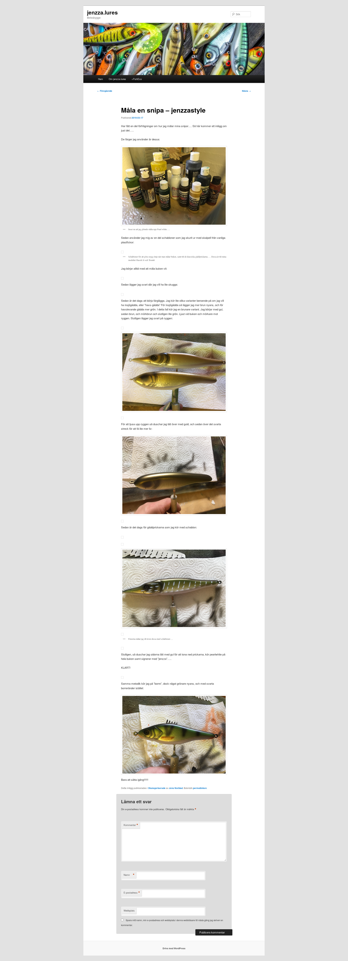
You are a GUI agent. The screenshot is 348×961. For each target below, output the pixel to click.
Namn (129, 875)
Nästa (246, 90)
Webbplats (129, 910)
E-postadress (132, 893)
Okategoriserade (156, 788)
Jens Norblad (176, 788)
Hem (100, 79)
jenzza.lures (102, 12)
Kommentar (131, 825)
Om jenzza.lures (117, 79)
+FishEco (137, 79)
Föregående (104, 90)
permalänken (200, 788)
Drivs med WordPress (174, 948)
